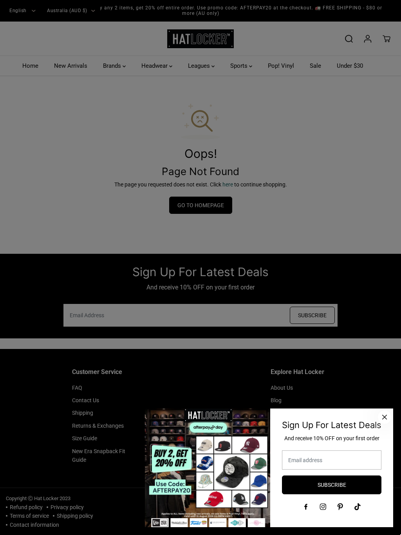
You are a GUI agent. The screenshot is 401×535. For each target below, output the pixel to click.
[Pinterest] (340, 506)
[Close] (384, 417)
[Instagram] (323, 506)
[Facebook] (305, 506)
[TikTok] (357, 506)
